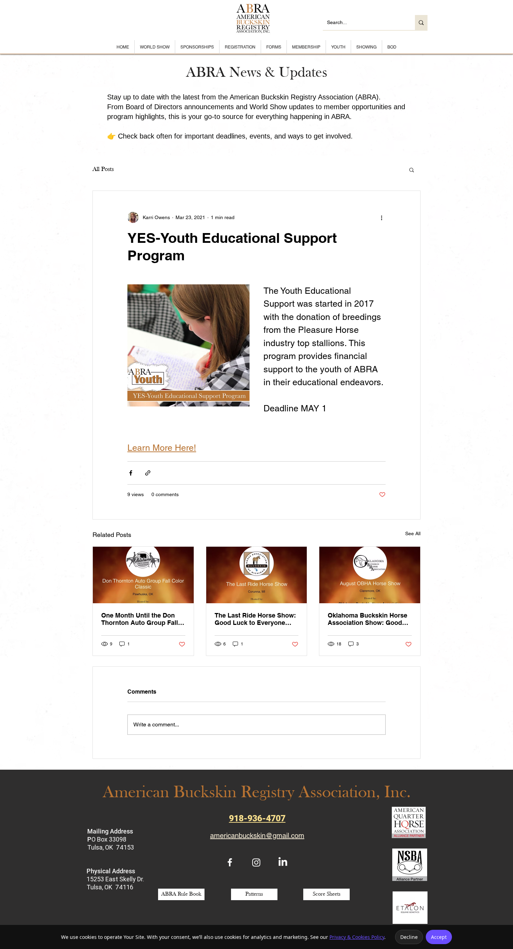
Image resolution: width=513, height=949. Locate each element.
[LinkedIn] (282, 862)
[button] (411, 169)
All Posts (103, 169)
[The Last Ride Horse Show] (256, 575)
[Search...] (421, 22)
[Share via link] (147, 473)
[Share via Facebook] (130, 473)
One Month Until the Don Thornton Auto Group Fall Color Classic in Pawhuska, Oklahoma (142, 619)
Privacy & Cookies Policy (356, 937)
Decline (409, 937)
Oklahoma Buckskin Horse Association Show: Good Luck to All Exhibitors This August (367, 619)
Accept (439, 937)
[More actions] (381, 217)
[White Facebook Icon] (229, 862)
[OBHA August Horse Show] (369, 575)
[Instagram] (256, 862)
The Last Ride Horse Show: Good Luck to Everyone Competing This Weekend (255, 619)
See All (413, 533)
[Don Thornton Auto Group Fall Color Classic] (143, 575)
